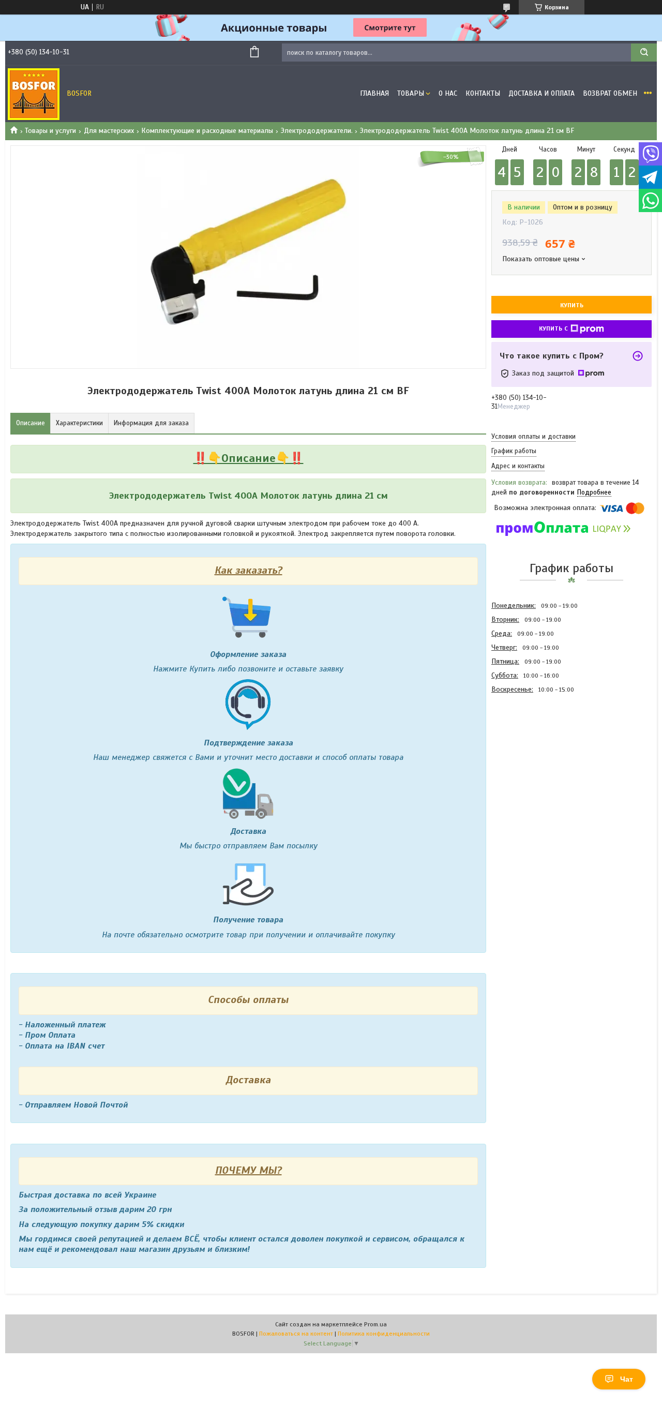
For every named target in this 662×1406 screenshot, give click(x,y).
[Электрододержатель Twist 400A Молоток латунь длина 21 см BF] (528, 752)
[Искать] (644, 52)
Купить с (553, 328)
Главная (374, 93)
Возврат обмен (610, 93)
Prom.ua (375, 1324)
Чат (626, 1379)
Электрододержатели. (317, 130)
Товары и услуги (50, 130)
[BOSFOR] (33, 93)
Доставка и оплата (541, 93)
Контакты (482, 93)
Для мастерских (109, 130)
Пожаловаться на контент (296, 1333)
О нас (448, 93)
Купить (571, 305)
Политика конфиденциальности (384, 1333)
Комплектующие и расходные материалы (207, 130)
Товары (410, 93)
